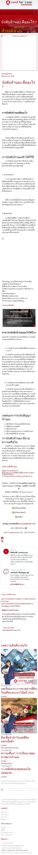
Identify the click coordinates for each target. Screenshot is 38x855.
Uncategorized (6, 74)
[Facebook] (4, 635)
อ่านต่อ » (4, 696)
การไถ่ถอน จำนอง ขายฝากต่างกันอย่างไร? (17, 476)
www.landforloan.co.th (27, 524)
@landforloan (14, 532)
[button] (35, 12)
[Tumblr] (21, 635)
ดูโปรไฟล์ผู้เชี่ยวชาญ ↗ (17, 584)
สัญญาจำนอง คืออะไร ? (10, 471)
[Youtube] (15, 635)
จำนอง (3, 594)
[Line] (10, 635)
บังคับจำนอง (11, 594)
